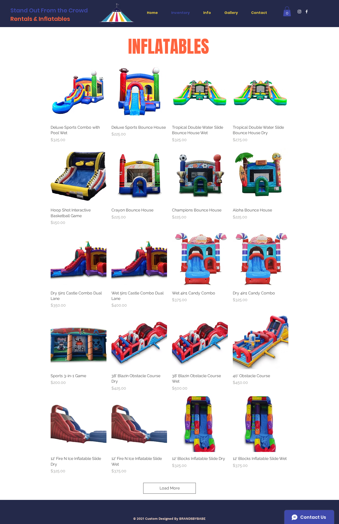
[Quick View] (78, 93)
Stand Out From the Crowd (49, 10)
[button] (287, 11)
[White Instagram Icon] (299, 11)
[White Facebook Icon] (306, 11)
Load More (170, 488)
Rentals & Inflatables (40, 19)
